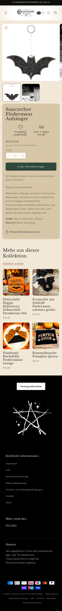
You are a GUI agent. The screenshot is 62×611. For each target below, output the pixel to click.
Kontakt (10, 496)
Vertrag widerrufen (31, 386)
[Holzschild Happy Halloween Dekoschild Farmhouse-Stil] (16, 282)
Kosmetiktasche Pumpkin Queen (45, 354)
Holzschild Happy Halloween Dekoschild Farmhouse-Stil (15, 306)
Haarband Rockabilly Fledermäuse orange (13, 358)
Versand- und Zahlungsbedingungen (24, 489)
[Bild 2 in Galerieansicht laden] (31, 93)
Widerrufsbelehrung (16, 483)
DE (39, 13)
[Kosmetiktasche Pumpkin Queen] (45, 336)
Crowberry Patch (18, 594)
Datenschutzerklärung (17, 476)
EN (43, 13)
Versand (9, 145)
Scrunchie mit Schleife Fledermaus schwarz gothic (44, 304)
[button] (6, 13)
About (9, 502)
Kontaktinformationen (32, 603)
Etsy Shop (11, 525)
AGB (8, 470)
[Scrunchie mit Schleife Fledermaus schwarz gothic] (45, 282)
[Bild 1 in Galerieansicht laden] (12, 93)
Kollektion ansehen (13, 263)
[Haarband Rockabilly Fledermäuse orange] (16, 336)
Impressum (11, 463)
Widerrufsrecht (51, 594)
